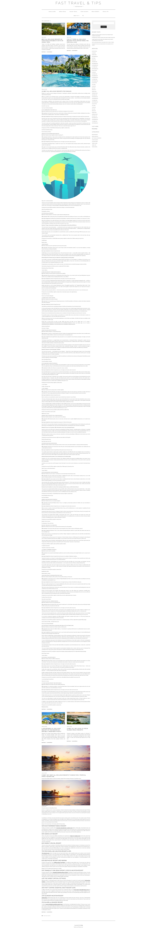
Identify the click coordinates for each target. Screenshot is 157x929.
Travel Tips (105, 11)
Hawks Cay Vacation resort (75, 835)
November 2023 (95, 77)
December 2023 (95, 75)
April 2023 (94, 89)
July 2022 (93, 105)
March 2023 (94, 91)
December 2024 (95, 63)
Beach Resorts (95, 11)
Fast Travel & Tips (78, 3)
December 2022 (95, 96)
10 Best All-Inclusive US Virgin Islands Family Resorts (77, 729)
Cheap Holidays (84, 11)
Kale (82, 925)
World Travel (62, 11)
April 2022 (94, 110)
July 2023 (93, 84)
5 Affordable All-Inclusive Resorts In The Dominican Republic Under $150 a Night (51, 730)
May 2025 (93, 58)
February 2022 (95, 114)
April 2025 (94, 59)
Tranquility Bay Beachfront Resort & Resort (60, 872)
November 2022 (95, 98)
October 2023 (94, 79)
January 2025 (94, 61)
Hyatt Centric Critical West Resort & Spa (81, 889)
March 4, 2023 (44, 37)
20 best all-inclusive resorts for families (56, 91)
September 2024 (95, 68)
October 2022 (94, 100)
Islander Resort (44, 897)
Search (103, 26)
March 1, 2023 (69, 37)
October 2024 (94, 66)
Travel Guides (52, 11)
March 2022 (94, 112)
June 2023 (94, 86)
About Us (76, 15)
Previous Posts (46, 915)
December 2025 (95, 56)
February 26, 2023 (44, 89)
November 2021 (95, 119)
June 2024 (94, 72)
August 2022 (94, 103)
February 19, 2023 (44, 726)
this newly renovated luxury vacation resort (64, 827)
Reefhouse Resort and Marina (59, 862)
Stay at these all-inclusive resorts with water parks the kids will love (78, 41)
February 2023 (95, 93)
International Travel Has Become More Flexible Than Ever (103, 37)
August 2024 (94, 70)
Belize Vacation (95, 136)
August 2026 (94, 51)
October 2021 (94, 121)
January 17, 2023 (69, 726)
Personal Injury (94, 128)
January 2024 (94, 73)
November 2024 (95, 65)
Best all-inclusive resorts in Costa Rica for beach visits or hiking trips (52, 41)
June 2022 (94, 107)
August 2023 (94, 82)
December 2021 (95, 117)
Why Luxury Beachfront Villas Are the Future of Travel (103, 42)
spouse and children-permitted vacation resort (54, 904)
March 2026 (94, 54)
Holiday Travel (73, 11)
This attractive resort (45, 853)
